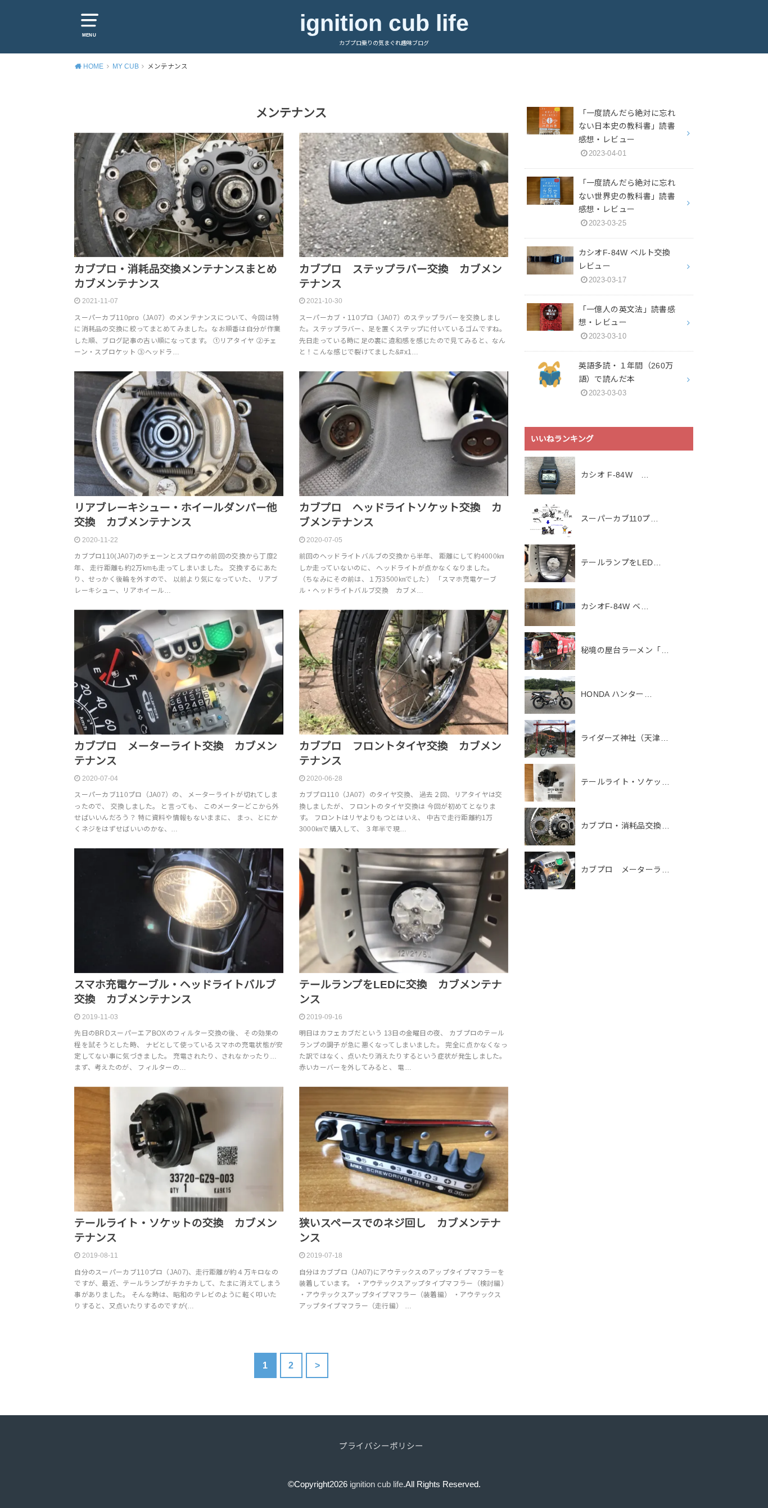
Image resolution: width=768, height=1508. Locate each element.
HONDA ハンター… (616, 694)
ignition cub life (384, 23)
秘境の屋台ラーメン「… (625, 650)
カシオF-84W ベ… (615, 606)
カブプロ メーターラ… (625, 869)
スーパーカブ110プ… (619, 518)
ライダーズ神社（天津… (624, 737)
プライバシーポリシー (381, 1446)
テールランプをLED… (621, 562)
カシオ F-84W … (615, 474)
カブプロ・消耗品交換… (625, 825)
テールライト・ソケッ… (625, 781)
